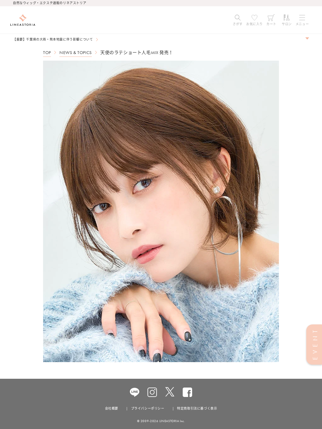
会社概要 (111, 408)
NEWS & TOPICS (75, 52)
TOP (47, 52)
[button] (238, 20)
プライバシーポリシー (147, 408)
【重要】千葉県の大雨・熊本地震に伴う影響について (53, 39)
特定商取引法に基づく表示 (197, 408)
